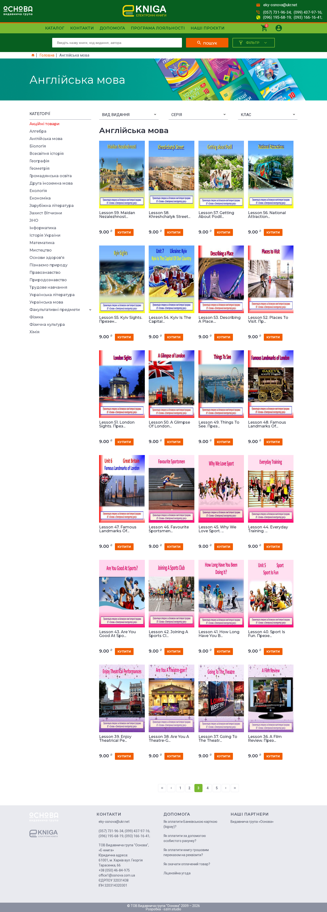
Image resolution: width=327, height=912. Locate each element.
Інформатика (42, 228)
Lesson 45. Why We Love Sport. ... (217, 529)
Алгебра (37, 131)
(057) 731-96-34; (277, 12)
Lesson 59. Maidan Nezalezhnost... (117, 215)
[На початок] (162, 788)
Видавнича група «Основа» (252, 822)
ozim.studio (172, 909)
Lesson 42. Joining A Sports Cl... (168, 634)
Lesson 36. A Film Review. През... (265, 738)
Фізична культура (47, 325)
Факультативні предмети (54, 310)
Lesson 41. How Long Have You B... (218, 634)
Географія (39, 161)
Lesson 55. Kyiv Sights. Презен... (120, 319)
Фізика (36, 317)
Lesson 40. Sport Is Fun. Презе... (266, 634)
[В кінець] (235, 788)
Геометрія (39, 168)
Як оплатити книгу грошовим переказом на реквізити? (186, 852)
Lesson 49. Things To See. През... (218, 424)
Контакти (82, 28)
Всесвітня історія (46, 154)
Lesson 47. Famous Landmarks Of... (117, 529)
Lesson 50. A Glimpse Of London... (169, 424)
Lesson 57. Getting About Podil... (216, 215)
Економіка (40, 198)
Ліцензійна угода (177, 873)
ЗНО (33, 220)
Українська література (52, 295)
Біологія (37, 146)
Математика (42, 243)
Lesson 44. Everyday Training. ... (268, 529)
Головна (46, 55)
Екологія (38, 191)
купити (124, 232)
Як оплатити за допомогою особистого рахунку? (185, 838)
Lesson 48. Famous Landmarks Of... (267, 424)
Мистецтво (40, 250)
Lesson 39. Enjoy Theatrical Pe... (115, 738)
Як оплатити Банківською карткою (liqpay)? (190, 824)
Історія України (45, 235)
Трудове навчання (48, 287)
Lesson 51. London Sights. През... (117, 424)
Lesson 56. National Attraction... (267, 215)
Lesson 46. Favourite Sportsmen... (169, 529)
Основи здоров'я (46, 258)
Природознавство (48, 280)
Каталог (54, 28)
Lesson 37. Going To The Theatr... (217, 738)
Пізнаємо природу (48, 265)
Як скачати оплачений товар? (187, 864)
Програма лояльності (158, 28)
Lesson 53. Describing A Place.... (219, 319)
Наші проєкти (208, 28)
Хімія (34, 332)
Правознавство (45, 273)
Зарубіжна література (51, 206)
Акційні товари (44, 124)
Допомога (112, 28)
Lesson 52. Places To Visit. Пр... (268, 319)
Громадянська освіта (50, 176)
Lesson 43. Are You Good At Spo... (117, 634)
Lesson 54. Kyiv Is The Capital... (170, 319)
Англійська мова (45, 139)
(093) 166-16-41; (308, 17)
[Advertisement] (60, 409)
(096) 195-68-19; (277, 17)
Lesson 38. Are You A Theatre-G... (169, 738)
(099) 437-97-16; (308, 12)
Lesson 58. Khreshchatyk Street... (169, 215)
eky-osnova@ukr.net (280, 5)
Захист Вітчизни (45, 213)
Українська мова (46, 302)
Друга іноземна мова (51, 183)
